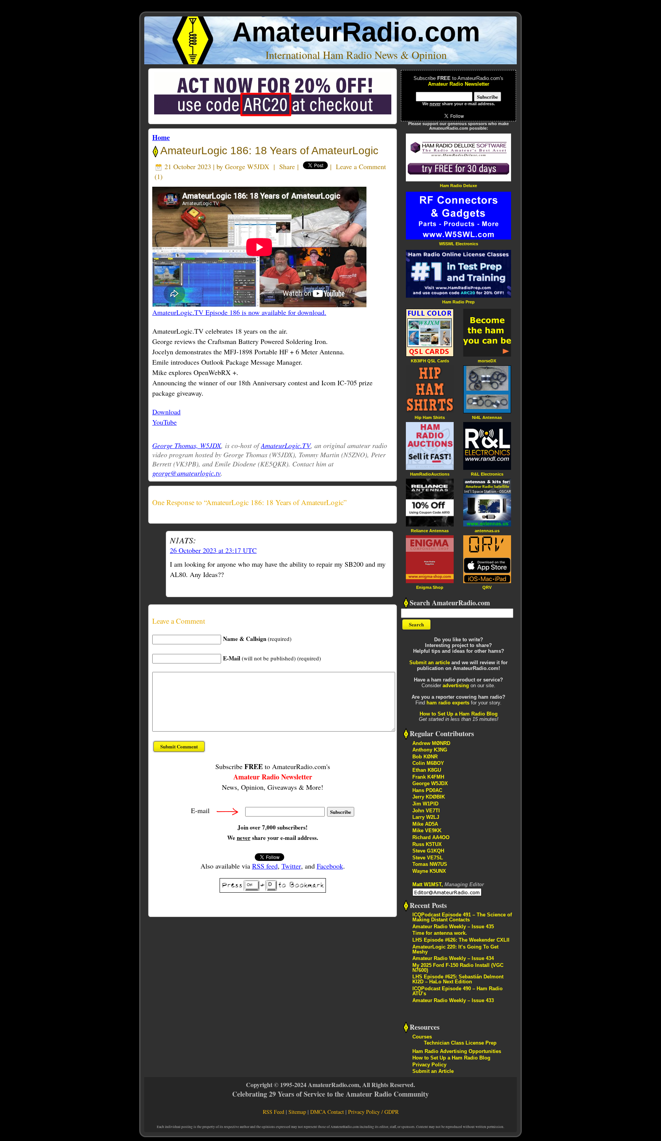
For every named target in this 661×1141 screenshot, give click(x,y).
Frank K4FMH (428, 777)
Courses (422, 1037)
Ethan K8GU (426, 770)
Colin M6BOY (428, 763)
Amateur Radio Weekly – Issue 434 (453, 958)
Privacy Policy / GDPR (373, 1111)
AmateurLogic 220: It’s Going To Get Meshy (455, 949)
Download (166, 411)
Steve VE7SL (427, 858)
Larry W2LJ (425, 817)
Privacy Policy (429, 1065)
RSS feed (265, 865)
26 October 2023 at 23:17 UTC (213, 550)
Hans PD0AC (427, 790)
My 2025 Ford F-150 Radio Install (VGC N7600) (457, 967)
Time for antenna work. (439, 933)
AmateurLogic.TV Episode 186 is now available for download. (239, 312)
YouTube (164, 422)
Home (161, 137)
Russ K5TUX (427, 844)
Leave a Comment (361, 166)
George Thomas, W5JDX (186, 445)
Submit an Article (433, 1071)
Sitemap (297, 1111)
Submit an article (429, 662)
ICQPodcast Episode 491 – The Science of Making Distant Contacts (462, 917)
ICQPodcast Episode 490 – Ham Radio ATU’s (457, 991)
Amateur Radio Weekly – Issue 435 (453, 926)
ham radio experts (448, 703)
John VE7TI (426, 810)
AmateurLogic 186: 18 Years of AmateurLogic (268, 150)
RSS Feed (273, 1111)
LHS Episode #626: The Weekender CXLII (461, 940)
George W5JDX (247, 166)
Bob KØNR (425, 757)
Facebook (330, 865)
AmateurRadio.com (356, 32)
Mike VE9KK (426, 830)
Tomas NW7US (429, 864)
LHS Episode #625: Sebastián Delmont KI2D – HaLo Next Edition (457, 979)
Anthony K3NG (429, 750)
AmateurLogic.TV (286, 445)
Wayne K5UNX (429, 871)
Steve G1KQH (428, 851)
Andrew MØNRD (431, 743)
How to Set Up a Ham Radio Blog (459, 714)
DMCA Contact (327, 1111)
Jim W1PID (425, 804)
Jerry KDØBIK (428, 797)
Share (287, 166)
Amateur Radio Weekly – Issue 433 (453, 1000)
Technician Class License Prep (460, 1043)
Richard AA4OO (430, 837)
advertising (456, 685)
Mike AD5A (425, 824)
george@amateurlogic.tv (186, 473)
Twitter (291, 865)
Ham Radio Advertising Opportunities (456, 1051)
